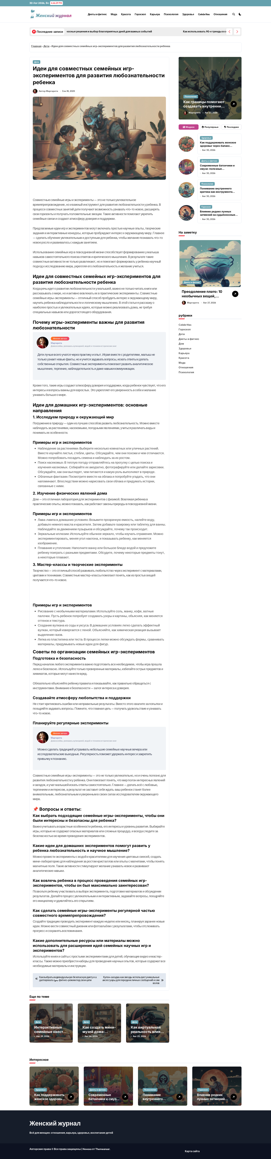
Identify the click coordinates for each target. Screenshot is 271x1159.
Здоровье (188, 14)
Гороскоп (140, 14)
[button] (237, 31)
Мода (114, 14)
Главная (36, 46)
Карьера (155, 14)
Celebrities (204, 14)
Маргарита (195, 112)
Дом (181, 343)
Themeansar (102, 1149)
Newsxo (87, 1149)
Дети (46, 46)
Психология (171, 14)
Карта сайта (192, 1151)
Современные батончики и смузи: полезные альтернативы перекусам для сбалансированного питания (219, 170)
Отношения (220, 14)
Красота (126, 14)
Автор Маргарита (48, 91)
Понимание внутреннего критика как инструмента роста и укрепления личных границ (218, 193)
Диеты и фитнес (97, 14)
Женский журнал (55, 1123)
